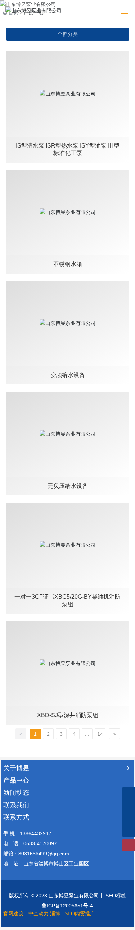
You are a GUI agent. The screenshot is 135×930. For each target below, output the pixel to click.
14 (100, 734)
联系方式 (16, 817)
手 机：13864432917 (27, 833)
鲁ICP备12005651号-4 (67, 905)
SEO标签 (115, 895)
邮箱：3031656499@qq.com (36, 853)
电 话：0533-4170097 (30, 843)
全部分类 (68, 34)
